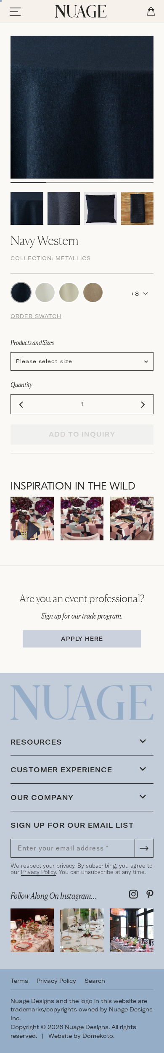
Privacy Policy (38, 872)
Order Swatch (36, 316)
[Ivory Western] (68, 291)
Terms (19, 980)
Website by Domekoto (80, 1035)
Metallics (73, 258)
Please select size (44, 361)
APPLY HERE (82, 638)
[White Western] (45, 291)
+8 (136, 293)
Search (95, 980)
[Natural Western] (92, 291)
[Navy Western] (21, 291)
